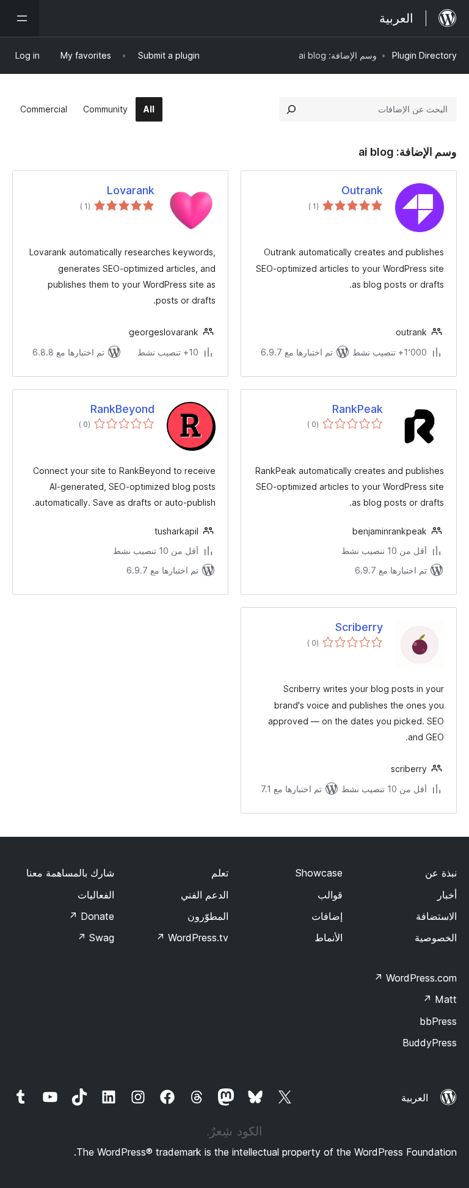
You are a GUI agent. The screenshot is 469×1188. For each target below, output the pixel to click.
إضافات (327, 916)
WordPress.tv (192, 937)
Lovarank (131, 190)
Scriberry (359, 627)
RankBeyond (122, 409)
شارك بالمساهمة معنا (70, 873)
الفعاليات (96, 895)
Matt (440, 999)
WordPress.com (415, 978)
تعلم (219, 873)
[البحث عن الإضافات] (291, 109)
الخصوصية (436, 937)
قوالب (330, 895)
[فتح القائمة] (19, 18)
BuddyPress (429, 1043)
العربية (414, 1097)
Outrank (362, 190)
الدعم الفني (204, 895)
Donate (91, 916)
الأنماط (328, 937)
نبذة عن (441, 873)
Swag (95, 937)
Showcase (319, 873)
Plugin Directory (424, 55)
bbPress (438, 1021)
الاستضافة (436, 916)
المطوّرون (207, 916)
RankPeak (357, 409)
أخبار (447, 895)
